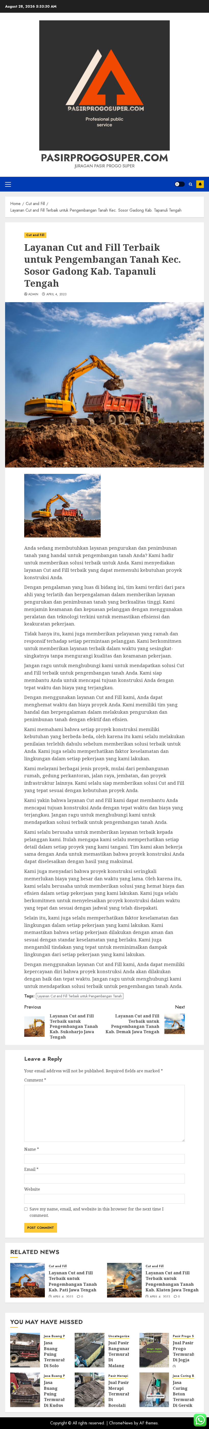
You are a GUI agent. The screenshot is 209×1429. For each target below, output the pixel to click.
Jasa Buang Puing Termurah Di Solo (55, 1354)
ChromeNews (121, 1423)
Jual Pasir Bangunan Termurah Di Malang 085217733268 (122, 1357)
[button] (8, 184)
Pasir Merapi (118, 1376)
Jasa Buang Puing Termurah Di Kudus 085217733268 (57, 1397)
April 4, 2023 (56, 295)
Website (32, 1189)
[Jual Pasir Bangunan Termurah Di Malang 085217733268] (89, 1350)
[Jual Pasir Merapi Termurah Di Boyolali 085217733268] (89, 1390)
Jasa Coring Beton (187, 1376)
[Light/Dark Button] (180, 184)
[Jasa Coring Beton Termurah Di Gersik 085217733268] (154, 1390)
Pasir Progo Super (187, 1336)
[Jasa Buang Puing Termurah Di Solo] (25, 1350)
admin (33, 295)
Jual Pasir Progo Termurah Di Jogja (184, 1351)
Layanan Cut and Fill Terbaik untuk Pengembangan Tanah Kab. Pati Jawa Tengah (73, 1281)
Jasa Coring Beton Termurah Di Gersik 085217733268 (186, 1397)
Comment (35, 1080)
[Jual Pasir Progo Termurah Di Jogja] (154, 1350)
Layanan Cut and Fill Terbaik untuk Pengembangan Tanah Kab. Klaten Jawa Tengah (172, 1281)
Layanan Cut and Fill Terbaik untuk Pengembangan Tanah (79, 996)
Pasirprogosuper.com (104, 157)
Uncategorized (120, 1336)
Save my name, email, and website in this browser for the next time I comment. (97, 1212)
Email (31, 1169)
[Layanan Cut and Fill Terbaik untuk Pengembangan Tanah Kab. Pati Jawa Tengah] (27, 1280)
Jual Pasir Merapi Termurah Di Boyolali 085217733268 (122, 1397)
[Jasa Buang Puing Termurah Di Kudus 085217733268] (25, 1390)
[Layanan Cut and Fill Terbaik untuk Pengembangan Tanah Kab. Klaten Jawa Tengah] (124, 1280)
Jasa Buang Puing (58, 1336)
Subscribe (200, 184)
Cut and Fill (35, 235)
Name (31, 1149)
